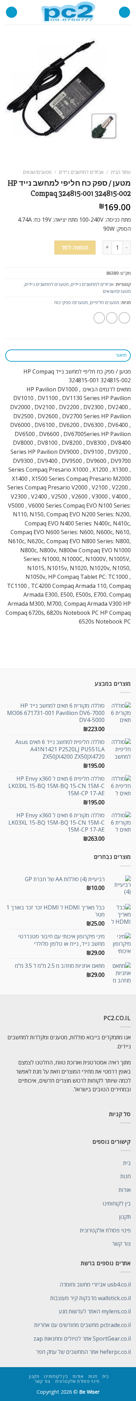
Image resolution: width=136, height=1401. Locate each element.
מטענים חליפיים (104, 302)
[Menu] (124, 12)
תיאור (121, 355)
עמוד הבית (121, 172)
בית (127, 1163)
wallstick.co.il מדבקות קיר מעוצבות (90, 1298)
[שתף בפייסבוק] (112, 318)
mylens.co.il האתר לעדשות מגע (95, 1311)
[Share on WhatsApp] (124, 318)
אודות (125, 1190)
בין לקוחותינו (117, 1203)
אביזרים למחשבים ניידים (81, 172)
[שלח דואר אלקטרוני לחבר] (99, 318)
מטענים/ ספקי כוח (71, 302)
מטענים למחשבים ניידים (47, 284)
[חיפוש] (11, 12)
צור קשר (121, 1243)
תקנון (125, 1217)
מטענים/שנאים (37, 172)
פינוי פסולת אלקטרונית (105, 1230)
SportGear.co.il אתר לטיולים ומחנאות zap (82, 1338)
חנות (125, 1176)
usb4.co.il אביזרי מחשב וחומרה (95, 1284)
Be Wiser (89, 1391)
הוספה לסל (75, 247)
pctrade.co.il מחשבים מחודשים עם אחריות (82, 1325)
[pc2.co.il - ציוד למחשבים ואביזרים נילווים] (68, 12)
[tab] (68, 355)
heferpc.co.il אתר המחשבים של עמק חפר (83, 1352)
